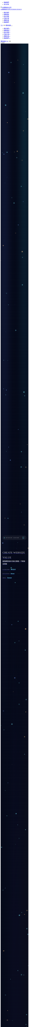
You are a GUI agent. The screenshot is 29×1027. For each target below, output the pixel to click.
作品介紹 (6, 18)
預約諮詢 (8, 25)
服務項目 (6, 14)
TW (2, 25)
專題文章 (6, 20)
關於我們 (6, 12)
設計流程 (6, 16)
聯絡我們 (6, 22)
